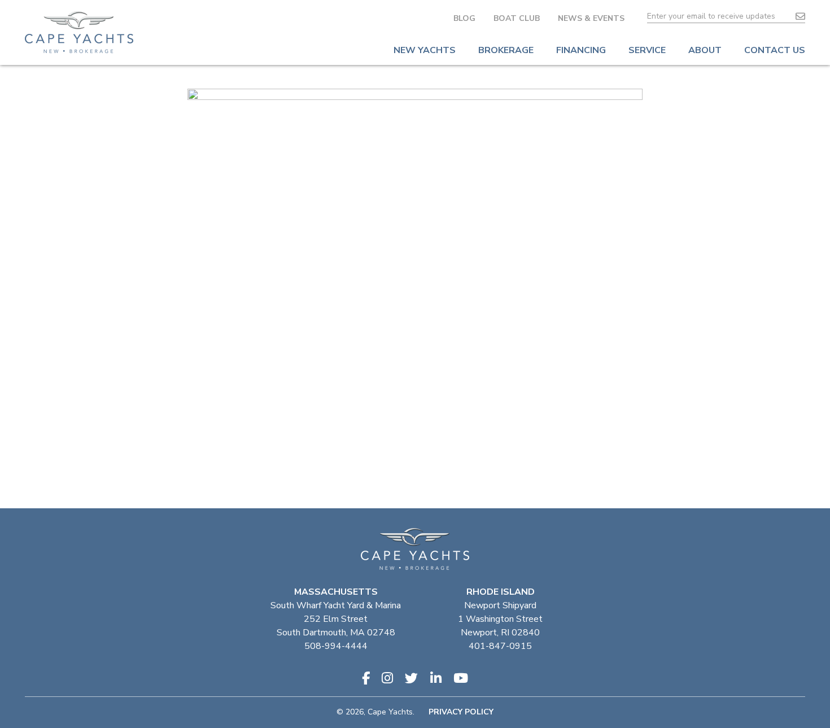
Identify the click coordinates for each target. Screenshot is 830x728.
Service (647, 50)
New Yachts (425, 50)
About (705, 50)
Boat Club (516, 18)
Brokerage (506, 50)
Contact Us (774, 50)
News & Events (591, 18)
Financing (581, 50)
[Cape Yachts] (79, 32)
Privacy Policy (461, 712)
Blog (464, 18)
